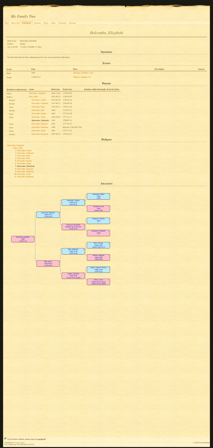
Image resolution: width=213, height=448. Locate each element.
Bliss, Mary (33, 96)
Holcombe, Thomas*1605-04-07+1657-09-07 (73, 202)
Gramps (17, 443)
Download (72, 23)
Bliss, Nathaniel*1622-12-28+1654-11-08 (73, 251)
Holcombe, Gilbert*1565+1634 (98, 196)
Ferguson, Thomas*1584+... (98, 221)
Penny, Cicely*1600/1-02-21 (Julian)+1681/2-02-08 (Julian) (98, 282)
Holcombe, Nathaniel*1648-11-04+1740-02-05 (48, 215)
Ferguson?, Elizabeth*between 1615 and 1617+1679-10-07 (73, 227)
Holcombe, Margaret (40, 123)
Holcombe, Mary (38, 106)
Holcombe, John (38, 110)
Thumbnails (62, 23)
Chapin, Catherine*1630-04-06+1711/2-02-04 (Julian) (73, 276)
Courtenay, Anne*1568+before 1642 (98, 208)
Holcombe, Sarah (38, 130)
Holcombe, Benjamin (40, 134)
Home (6, 23)
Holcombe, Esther (39, 117)
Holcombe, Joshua (39, 100)
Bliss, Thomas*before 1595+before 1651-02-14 (98, 245)
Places (46, 23)
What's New (15, 23)
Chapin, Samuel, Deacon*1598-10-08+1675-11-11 (98, 270)
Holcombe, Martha (39, 113)
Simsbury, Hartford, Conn (83, 72)
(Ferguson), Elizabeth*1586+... (98, 233)
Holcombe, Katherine (40, 127)
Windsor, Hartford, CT (82, 77)
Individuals (26, 23)
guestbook (41, 439)
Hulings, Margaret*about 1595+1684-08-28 (98, 257)
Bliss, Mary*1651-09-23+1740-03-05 (48, 263)
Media (53, 23)
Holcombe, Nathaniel (37, 93)
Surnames (37, 23)
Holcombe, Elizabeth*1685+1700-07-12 (23, 239)
